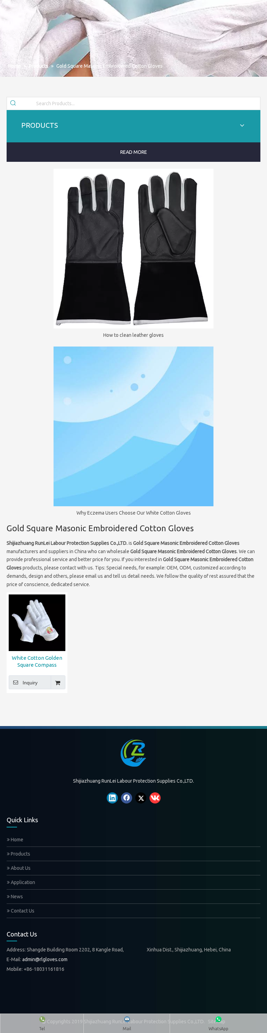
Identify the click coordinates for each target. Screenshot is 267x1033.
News (16, 896)
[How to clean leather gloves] (133, 248)
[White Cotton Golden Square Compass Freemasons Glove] (37, 622)
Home (16, 839)
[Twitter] (140, 797)
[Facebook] (126, 797)
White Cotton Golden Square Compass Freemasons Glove (37, 661)
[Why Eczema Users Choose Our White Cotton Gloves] (133, 426)
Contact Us (22, 911)
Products (20, 854)
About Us (20, 868)
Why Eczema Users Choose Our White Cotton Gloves (133, 513)
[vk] (155, 797)
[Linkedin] (112, 797)
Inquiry (30, 682)
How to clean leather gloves (133, 335)
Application (22, 882)
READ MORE (133, 152)
